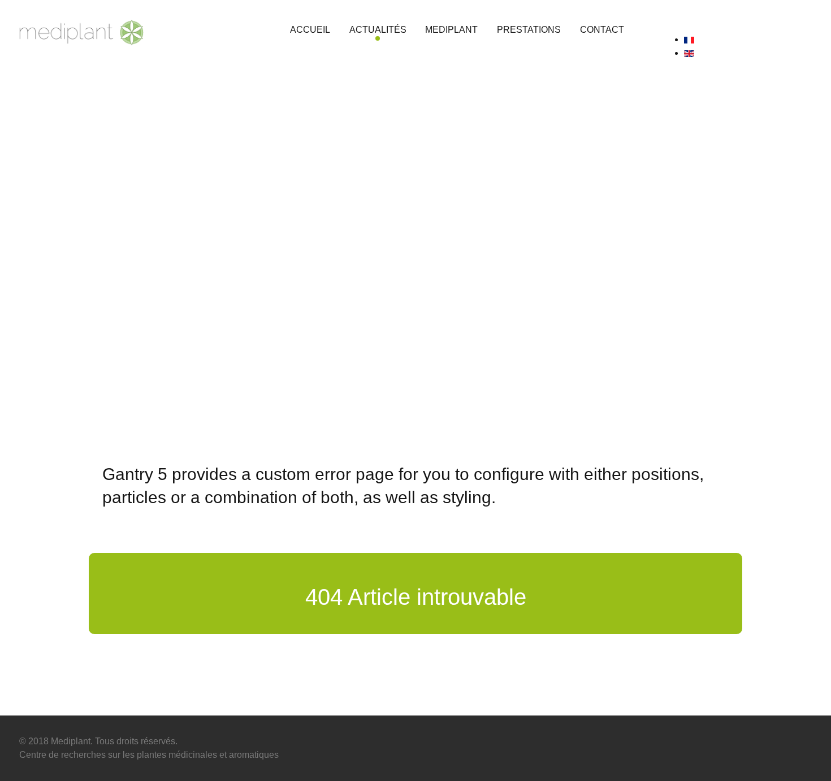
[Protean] (81, 30)
